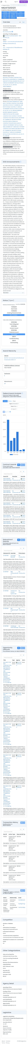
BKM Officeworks (14, 572)
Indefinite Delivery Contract (12, 365)
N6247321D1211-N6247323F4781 (7, 516)
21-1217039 (5, 555)
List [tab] (20, 22)
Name (4, 897)
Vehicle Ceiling (7, 71)
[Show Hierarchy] (8, 37)
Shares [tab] (10, 401)
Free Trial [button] (23, 1)
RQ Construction (7, 31)
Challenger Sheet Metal (14, 626)
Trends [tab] (5, 401)
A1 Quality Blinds (13, 556)
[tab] (4, 412)
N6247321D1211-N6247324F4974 (7, 504)
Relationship (13, 897)
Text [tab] (23, 22)
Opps (13, 16)
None (4, 57)
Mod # (5, 834)
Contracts (20, 14)
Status (20, 12)
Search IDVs (6, 5)
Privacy (8, 1043)
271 (5, 383)
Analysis (13, 14)
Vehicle (6, 356)
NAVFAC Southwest (23, 479)
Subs (5, 16)
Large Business (7, 964)
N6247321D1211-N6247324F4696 (7, 479)
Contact (8, 1041)
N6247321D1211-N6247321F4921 (7, 491)
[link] (23, 472)
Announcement (13, 12)
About (3, 1041)
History (20, 16)
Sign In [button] (16, 1)
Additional (13, 17)
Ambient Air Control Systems (14, 592)
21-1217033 (5, 591)
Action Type (12, 834)
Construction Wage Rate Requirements (13, 1018)
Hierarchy (5, 14)
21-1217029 (5, 608)
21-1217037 (5, 571)
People (5, 17)
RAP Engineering (14, 609)
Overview (5, 12)
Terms (3, 1043)
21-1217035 (5, 626)
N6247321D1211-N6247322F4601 (7, 522)
